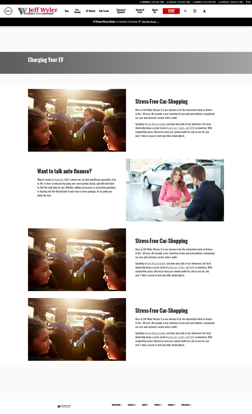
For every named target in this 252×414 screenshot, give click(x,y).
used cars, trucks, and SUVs (181, 128)
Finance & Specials (121, 11)
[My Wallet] (194, 11)
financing (59, 180)
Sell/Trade (104, 11)
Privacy (157, 405)
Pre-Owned (77, 11)
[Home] (8, 11)
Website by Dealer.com (64, 406)
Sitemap (171, 405)
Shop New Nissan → (150, 22)
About (144, 405)
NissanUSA (185, 405)
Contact (131, 405)
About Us (155, 11)
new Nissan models (156, 124)
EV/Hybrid (90, 11)
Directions (116, 405)
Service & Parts (140, 11)
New (67, 11)
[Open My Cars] (204, 11)
